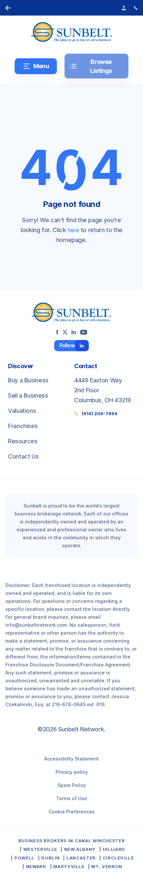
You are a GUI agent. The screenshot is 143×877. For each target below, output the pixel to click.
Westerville (40, 849)
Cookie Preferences (72, 811)
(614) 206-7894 (99, 413)
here (73, 230)
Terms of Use (71, 798)
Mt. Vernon (106, 866)
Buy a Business (28, 380)
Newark (36, 866)
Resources (23, 441)
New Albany (80, 849)
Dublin (50, 857)
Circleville (118, 857)
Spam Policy (72, 785)
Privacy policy (72, 772)
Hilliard (114, 849)
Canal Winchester (100, 840)
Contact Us (23, 456)
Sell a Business (28, 395)
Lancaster (81, 857)
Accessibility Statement (71, 758)
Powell (24, 857)
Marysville (68, 866)
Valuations (22, 410)
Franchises (23, 425)
